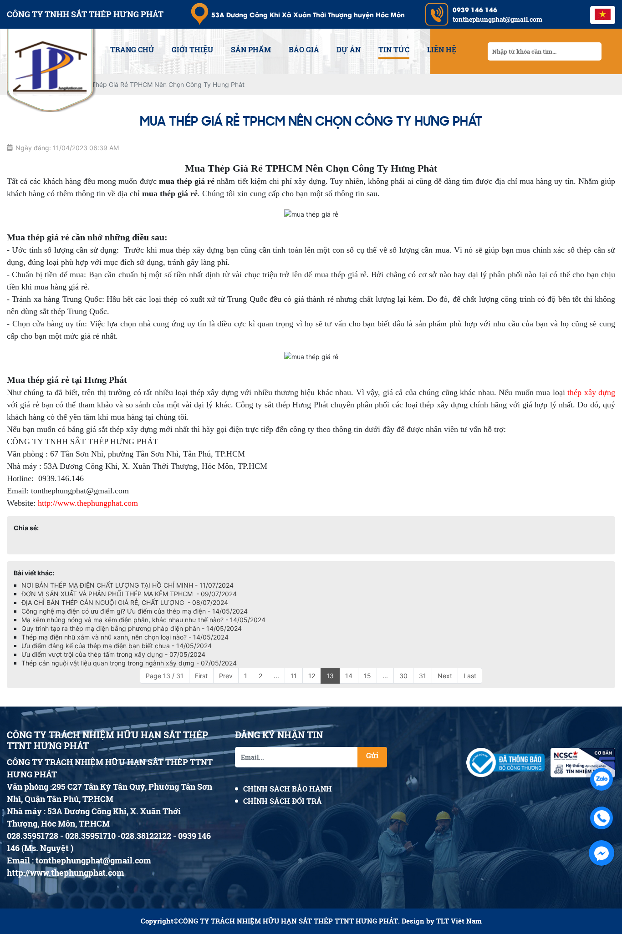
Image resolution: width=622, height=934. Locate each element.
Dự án (348, 49)
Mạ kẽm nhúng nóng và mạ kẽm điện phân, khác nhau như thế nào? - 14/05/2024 (143, 620)
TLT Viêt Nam (459, 921)
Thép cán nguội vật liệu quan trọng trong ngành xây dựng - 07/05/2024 (129, 663)
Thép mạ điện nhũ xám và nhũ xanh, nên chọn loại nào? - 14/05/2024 (125, 637)
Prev (226, 676)
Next (445, 676)
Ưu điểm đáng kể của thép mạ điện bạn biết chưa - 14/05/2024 (116, 646)
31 (422, 676)
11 (294, 676)
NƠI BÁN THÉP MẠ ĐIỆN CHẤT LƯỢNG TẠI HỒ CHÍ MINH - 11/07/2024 (127, 585)
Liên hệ (441, 49)
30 (403, 676)
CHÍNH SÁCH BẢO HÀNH (287, 788)
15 (367, 676)
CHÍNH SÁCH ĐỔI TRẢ (282, 801)
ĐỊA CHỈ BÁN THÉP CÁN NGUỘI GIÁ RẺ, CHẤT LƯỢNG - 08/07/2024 (124, 602)
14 (348, 676)
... (276, 676)
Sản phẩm (251, 49)
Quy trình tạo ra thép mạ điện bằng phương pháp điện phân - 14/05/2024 (131, 628)
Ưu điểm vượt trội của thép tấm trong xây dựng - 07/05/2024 (113, 654)
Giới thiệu (192, 49)
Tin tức (393, 49)
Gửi (372, 755)
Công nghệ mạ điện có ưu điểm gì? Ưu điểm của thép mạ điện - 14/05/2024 (134, 611)
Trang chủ (132, 49)
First (201, 676)
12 (311, 676)
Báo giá (304, 49)
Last (470, 676)
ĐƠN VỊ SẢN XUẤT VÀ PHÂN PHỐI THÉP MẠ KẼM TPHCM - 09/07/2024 (129, 594)
